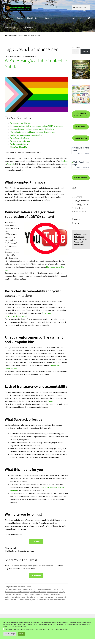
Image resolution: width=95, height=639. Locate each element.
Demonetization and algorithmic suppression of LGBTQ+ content (36, 126)
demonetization (11, 592)
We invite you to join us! (19, 144)
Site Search (76, 48)
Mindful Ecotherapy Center (53, 594)
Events (28, 587)
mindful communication (34, 594)
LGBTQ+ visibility (18, 594)
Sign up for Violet (83, 153)
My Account (28, 27)
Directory (48, 18)
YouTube (64, 161)
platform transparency (38, 597)
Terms (76, 223)
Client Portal (32, 18)
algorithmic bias (15, 589)
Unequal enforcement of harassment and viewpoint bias (32, 132)
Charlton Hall (32, 56)
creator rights (58, 589)
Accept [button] (21, 634)
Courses (20, 18)
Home (7, 18)
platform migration (22, 597)
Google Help (55, 365)
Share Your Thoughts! (18, 147)
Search (85, 51)
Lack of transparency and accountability (26, 135)
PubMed (51, 401)
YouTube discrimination (56, 600)
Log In (74, 188)
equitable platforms (38, 592)
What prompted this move (20, 123)
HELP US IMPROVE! (80, 178)
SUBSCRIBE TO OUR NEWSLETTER (80, 114)
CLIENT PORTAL (80, 127)
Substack (10, 164)
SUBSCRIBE (36, 541)
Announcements (19, 587)
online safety (9, 597)
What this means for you (20, 141)
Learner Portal (11, 27)
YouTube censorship (39, 600)
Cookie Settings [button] (10, 634)
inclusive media (52, 592)
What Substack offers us (19, 138)
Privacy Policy (80, 234)
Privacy (77, 219)
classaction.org (11, 368)
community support (29, 589)
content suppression (44, 589)
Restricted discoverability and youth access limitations (32, 129)
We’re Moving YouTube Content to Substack (36, 63)
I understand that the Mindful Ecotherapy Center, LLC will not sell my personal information (36, 629)
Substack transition (24, 600)
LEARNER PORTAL (81, 138)
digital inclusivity (23, 592)
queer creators (53, 597)
